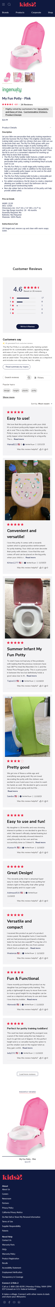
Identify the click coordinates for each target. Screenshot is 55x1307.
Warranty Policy (8, 1254)
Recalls (5, 1263)
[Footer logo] (12, 1177)
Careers (5, 1194)
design (7, 390)
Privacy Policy (7, 1208)
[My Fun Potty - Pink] (27, 1126)
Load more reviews (27, 1074)
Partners (5, 1203)
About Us (6, 1189)
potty (34, 390)
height (16, 390)
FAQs (4, 1249)
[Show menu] (3, 4)
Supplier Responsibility (11, 1226)
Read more (19, 439)
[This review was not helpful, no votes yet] (45, 449)
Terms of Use (7, 1221)
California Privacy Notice (12, 1212)
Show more (9, 397)
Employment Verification (12, 1272)
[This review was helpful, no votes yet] (41, 449)
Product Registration (10, 1258)
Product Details (9, 127)
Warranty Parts (8, 1245)
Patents (5, 1231)
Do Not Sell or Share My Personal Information (21, 1217)
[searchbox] (14, 377)
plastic (25, 390)
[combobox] (41, 403)
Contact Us (6, 1240)
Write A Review (27, 326)
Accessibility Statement (11, 1268)
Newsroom (6, 1198)
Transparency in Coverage (12, 1277)
